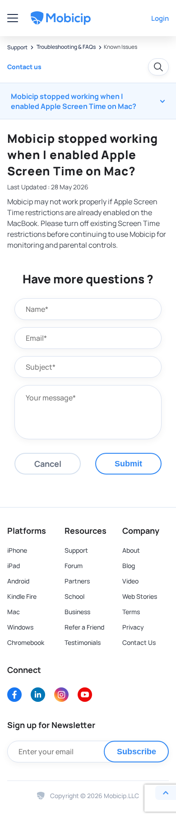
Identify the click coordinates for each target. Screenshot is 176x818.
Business (77, 612)
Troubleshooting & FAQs (66, 47)
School (74, 596)
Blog (128, 566)
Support (17, 47)
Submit (128, 463)
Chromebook (25, 643)
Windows (20, 627)
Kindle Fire (22, 596)
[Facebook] (14, 694)
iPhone (17, 550)
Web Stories (139, 596)
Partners (77, 581)
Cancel (47, 463)
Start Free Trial (121, 18)
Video (130, 581)
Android (18, 581)
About (131, 550)
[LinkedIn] (38, 694)
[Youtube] (85, 694)
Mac (13, 612)
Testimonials (83, 643)
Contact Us (139, 643)
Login (160, 18)
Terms (131, 612)
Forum (74, 566)
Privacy (133, 627)
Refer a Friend (84, 627)
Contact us (24, 66)
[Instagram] (61, 694)
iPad (13, 566)
